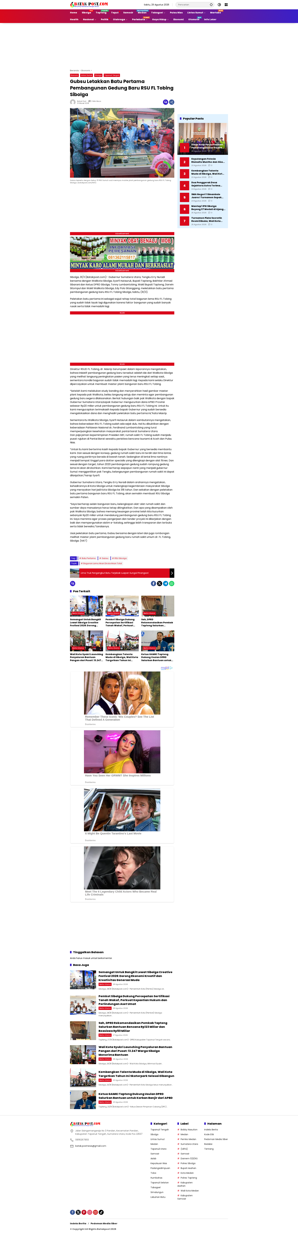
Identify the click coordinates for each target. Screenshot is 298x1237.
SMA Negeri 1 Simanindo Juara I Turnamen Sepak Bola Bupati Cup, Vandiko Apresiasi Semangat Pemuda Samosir (206, 196)
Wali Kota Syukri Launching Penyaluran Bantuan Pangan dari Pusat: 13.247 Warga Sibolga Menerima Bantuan (86, 657)
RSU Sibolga (121, 558)
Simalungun (157, 1192)
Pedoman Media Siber (216, 1139)
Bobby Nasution (189, 1129)
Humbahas (156, 1177)
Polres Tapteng (189, 1177)
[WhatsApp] (171, 583)
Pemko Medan (188, 1139)
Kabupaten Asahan (185, 1184)
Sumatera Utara (189, 1144)
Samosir (155, 1153)
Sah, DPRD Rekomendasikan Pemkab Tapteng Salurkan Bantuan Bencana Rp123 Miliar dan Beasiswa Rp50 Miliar (157, 622)
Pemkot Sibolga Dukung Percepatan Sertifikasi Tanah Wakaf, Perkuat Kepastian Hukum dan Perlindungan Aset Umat (121, 622)
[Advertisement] (149, 45)
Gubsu (105, 558)
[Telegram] (165, 583)
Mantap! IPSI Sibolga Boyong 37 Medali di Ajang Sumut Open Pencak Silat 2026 (207, 208)
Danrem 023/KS (189, 1158)
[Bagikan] (171, 102)
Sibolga (98, 75)
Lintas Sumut (86, 75)
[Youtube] (95, 1212)
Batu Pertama (89, 558)
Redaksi (208, 1144)
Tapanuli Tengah (111, 75)
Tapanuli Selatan (160, 1182)
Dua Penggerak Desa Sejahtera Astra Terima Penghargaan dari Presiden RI (208, 184)
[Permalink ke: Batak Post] (73, 102)
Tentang (209, 1148)
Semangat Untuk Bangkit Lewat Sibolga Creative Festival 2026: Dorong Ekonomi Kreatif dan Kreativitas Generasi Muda (86, 622)
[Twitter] (159, 583)
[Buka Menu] (226, 5)
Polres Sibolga (188, 1163)
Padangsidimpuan (160, 1168)
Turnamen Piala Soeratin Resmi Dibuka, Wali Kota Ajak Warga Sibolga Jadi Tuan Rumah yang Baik (206, 220)
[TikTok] (101, 1212)
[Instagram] (89, 1212)
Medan (154, 1144)
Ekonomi (74, 75)
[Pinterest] (83, 1212)
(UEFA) (184, 1148)
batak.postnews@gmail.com (90, 1145)
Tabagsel (155, 1187)
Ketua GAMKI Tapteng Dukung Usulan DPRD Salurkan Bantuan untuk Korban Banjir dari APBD (156, 657)
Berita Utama (78, 613)
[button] (211, 4)
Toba (153, 1173)
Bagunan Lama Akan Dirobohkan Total (102, 563)
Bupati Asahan (188, 1168)
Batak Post (81, 101)
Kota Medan (187, 1173)
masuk (86, 958)
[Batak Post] (89, 4)
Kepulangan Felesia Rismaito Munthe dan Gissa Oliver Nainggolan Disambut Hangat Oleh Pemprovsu (208, 160)
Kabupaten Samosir (185, 1197)
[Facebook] (153, 583)
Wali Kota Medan (190, 1190)
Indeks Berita (211, 1129)
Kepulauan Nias (159, 1163)
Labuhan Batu (158, 1197)
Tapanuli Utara (158, 1148)
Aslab (153, 1158)
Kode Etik (209, 1134)
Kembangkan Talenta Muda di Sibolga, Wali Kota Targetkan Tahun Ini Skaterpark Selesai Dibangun (122, 657)
